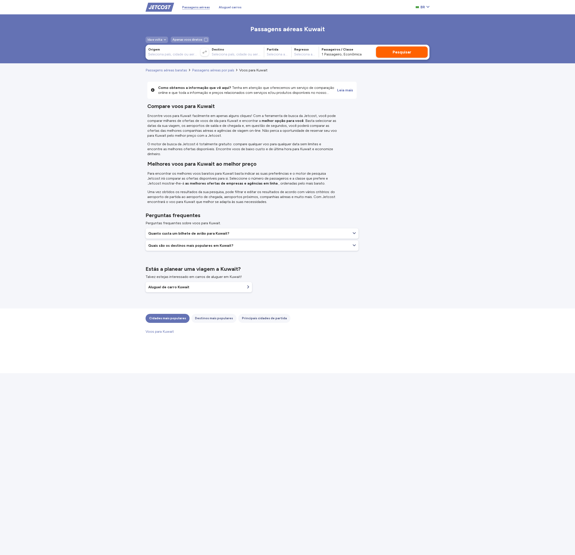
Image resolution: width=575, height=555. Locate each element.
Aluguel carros (230, 7)
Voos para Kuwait (160, 331)
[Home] (160, 7)
